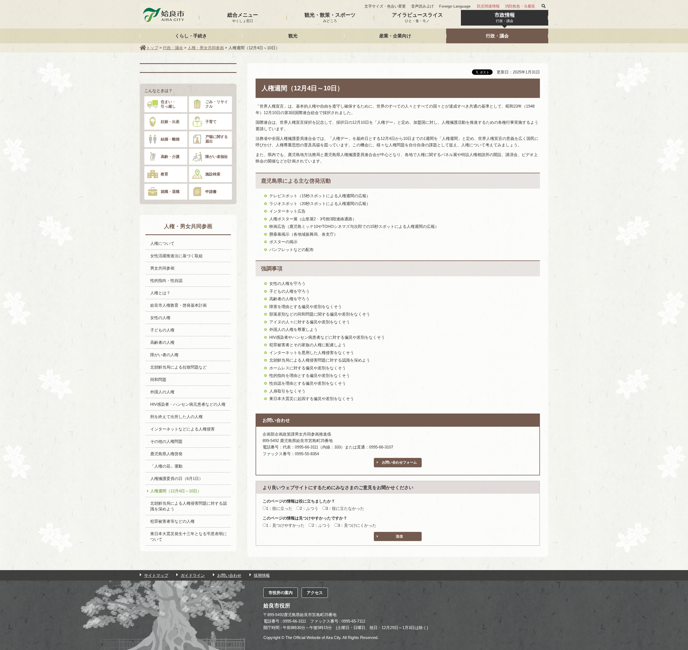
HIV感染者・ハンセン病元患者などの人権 (187, 404)
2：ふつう (309, 508)
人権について (162, 243)
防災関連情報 (488, 6)
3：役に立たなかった (345, 508)
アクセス (315, 592)
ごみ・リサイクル (216, 104)
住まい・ (168, 104)
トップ (152, 47)
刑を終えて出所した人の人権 (176, 416)
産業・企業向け (395, 35)
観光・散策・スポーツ (330, 17)
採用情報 (262, 575)
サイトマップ (156, 575)
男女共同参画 (162, 268)
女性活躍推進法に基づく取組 (176, 255)
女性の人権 (160, 317)
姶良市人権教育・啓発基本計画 (178, 305)
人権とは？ (160, 293)
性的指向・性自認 (166, 280)
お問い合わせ (229, 575)
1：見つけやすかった (285, 525)
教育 (164, 174)
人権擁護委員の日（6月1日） (176, 478)
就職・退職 (170, 191)
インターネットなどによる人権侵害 (182, 429)
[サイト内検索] (543, 6)
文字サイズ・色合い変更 (385, 6)
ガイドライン (193, 575)
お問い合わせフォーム (399, 462)
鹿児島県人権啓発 (166, 453)
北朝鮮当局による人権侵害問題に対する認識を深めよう (188, 506)
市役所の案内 (280, 592)
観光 (293, 35)
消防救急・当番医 (520, 6)
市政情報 (504, 17)
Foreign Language (455, 6)
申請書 (211, 191)
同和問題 (158, 379)
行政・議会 (497, 35)
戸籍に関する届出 (216, 139)
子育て (211, 121)
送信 (399, 536)
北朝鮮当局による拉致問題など (178, 367)
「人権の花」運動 (166, 466)
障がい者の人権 (164, 354)
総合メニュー (242, 17)
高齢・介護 (170, 156)
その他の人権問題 (166, 441)
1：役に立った (279, 508)
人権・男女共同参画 (206, 47)
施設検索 (212, 174)
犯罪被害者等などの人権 (172, 521)
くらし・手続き (191, 35)
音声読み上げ (422, 6)
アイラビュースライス (417, 17)
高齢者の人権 (162, 342)
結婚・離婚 (170, 139)
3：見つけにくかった (357, 525)
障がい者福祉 (216, 156)
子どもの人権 (162, 330)
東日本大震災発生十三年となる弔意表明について (188, 536)
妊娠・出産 (170, 121)
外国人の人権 (162, 392)
